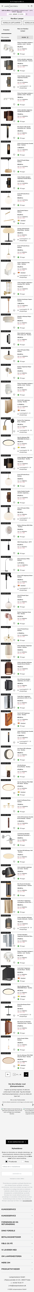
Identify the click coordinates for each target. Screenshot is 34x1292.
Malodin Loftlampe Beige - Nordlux (24, 317)
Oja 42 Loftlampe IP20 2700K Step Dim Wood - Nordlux (25, 1055)
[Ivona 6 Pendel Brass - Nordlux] (17, 634)
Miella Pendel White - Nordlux (23, 1039)
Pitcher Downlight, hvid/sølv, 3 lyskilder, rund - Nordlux (25, 952)
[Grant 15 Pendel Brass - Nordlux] (17, 251)
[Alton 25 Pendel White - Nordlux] (17, 514)
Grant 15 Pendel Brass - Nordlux (23, 246)
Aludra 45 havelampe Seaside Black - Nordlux (25, 144)
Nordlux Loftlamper (11, 23)
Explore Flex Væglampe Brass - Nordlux (23, 420)
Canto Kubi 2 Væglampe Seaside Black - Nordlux (23, 968)
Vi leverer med (9, 1250)
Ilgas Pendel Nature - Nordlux (23, 211)
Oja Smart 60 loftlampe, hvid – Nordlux (25, 851)
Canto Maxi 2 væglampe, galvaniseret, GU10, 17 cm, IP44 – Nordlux (24, 697)
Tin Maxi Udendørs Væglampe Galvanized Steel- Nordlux (25, 935)
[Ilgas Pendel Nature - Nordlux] (17, 217)
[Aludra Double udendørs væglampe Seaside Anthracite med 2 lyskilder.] (17, 82)
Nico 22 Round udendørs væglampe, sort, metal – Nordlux (23, 679)
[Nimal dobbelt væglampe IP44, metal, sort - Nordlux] (17, 339)
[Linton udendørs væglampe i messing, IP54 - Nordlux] (17, 288)
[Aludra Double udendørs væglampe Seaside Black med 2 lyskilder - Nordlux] (17, 182)
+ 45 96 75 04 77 (17, 1283)
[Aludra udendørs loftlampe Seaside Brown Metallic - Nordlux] (17, 668)
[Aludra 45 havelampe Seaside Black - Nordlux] (17, 149)
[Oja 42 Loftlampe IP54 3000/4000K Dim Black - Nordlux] (17, 445)
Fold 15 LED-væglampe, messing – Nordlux (23, 400)
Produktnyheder (10, 1269)
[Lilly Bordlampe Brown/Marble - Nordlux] (17, 771)
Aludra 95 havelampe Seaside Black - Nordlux (25, 732)
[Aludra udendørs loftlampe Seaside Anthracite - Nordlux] (17, 923)
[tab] (17, 1209)
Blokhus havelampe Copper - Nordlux (25, 300)
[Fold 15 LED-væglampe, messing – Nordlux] (17, 407)
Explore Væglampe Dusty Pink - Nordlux (24, 612)
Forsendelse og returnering (9, 1223)
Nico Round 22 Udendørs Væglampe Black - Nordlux (24, 884)
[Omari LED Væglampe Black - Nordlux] (17, 583)
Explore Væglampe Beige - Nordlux (24, 367)
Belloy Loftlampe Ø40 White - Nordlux (24, 525)
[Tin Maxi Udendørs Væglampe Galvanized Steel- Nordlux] (17, 940)
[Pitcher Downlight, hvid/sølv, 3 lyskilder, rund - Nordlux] (17, 957)
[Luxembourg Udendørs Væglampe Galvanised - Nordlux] (17, 839)
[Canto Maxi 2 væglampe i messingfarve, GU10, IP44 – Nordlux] (17, 906)
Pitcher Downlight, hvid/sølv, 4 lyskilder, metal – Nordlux (25, 93)
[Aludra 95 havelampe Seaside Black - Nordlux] (17, 737)
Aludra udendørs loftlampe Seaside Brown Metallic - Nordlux (24, 663)
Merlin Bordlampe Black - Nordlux (24, 1005)
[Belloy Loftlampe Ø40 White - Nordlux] (17, 531)
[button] (14, 53)
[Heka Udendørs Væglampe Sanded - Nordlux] (17, 651)
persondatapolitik (27, 1200)
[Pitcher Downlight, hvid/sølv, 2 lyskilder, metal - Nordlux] (17, 48)
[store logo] (12, 6)
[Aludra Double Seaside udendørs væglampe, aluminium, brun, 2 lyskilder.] (17, 497)
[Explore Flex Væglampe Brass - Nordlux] (17, 426)
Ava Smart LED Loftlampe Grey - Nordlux (24, 749)
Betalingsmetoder (11, 1237)
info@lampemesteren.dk (17, 1286)
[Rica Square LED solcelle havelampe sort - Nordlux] (17, 132)
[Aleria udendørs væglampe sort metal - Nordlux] (17, 873)
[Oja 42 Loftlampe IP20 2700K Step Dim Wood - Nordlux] (17, 1061)
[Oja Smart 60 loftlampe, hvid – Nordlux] (17, 856)
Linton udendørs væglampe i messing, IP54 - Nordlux (24, 283)
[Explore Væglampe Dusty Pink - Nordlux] (17, 618)
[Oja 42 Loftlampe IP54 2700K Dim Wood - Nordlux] (17, 788)
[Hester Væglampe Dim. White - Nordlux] (17, 270)
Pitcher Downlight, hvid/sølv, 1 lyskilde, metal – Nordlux (25, 384)
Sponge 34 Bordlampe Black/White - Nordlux (23, 229)
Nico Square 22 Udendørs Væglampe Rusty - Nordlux (24, 1022)
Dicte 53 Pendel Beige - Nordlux (23, 160)
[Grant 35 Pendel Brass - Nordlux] (17, 199)
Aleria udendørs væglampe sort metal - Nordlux (24, 867)
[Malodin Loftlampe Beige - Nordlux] (17, 322)
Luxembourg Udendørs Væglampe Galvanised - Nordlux (23, 834)
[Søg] (28, 6)
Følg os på (7, 1243)
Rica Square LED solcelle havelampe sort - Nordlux (24, 127)
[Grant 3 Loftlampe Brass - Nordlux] (17, 806)
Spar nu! (19, 12)
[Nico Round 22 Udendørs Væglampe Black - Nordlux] (17, 889)
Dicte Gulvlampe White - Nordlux (23, 559)
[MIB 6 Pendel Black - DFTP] (17, 547)
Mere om (5, 1262)
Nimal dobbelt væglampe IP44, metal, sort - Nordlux (24, 333)
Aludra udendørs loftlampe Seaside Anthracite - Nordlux (25, 918)
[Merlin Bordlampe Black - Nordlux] (17, 1010)
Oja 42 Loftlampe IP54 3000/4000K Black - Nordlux (24, 987)
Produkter (6, 30)
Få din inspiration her (16, 1142)
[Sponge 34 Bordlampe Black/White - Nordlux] (17, 234)
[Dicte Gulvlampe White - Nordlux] (17, 564)
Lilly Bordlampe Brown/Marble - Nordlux (23, 765)
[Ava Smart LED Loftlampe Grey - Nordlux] (17, 754)
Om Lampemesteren (11, 1256)
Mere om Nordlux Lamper (22, 30)
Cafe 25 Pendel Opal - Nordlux (23, 596)
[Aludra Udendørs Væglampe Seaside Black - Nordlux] (17, 463)
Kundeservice (8, 1209)
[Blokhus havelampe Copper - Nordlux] (17, 305)
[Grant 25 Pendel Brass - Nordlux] (17, 480)
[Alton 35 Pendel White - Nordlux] (17, 355)
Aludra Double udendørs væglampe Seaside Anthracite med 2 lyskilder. (24, 76)
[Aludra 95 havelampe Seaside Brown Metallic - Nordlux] (17, 822)
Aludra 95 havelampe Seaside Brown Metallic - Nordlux (25, 817)
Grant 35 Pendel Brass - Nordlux (23, 194)
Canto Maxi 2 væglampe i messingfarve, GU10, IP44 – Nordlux (24, 901)
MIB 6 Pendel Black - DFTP (24, 542)
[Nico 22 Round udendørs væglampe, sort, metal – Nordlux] (17, 685)
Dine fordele (8, 1230)
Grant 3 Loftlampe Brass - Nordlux (24, 800)
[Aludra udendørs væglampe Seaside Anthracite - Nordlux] (17, 65)
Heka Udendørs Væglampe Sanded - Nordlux (24, 646)
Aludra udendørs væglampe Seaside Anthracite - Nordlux (25, 59)
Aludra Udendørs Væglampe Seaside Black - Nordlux (25, 458)
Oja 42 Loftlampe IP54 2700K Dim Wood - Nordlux (25, 782)
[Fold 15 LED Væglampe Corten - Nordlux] (17, 719)
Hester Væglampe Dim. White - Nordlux (23, 263)
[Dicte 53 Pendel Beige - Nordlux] (17, 166)
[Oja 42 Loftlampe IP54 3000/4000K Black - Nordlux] (17, 992)
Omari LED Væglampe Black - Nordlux (25, 576)
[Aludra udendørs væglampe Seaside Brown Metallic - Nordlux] (17, 115)
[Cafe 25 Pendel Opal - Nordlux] (17, 601)
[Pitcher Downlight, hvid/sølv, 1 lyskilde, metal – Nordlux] (17, 389)
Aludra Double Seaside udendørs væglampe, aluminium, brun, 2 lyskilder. (24, 492)
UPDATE (16, 14)
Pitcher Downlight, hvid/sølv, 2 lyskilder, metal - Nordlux (25, 43)
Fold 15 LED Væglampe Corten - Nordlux (23, 713)
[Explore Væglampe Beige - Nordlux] (17, 372)
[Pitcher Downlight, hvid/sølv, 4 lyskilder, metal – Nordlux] (17, 99)
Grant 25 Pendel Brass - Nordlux (23, 475)
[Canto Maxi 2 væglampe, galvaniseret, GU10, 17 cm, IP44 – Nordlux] (17, 702)
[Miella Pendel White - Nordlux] (17, 1044)
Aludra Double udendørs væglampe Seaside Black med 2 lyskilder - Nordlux (24, 177)
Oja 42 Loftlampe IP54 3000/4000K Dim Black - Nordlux (23, 438)
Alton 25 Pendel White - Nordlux (23, 508)
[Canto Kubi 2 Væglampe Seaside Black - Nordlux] (17, 974)
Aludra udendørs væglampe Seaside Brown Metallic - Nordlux (24, 110)
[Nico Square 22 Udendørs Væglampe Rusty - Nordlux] (17, 1027)
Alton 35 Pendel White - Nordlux (23, 350)
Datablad (23, 220)
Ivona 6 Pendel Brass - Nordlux (23, 629)
